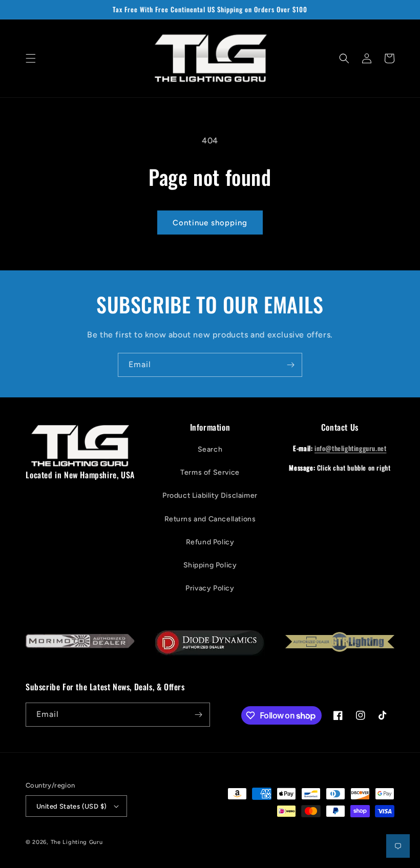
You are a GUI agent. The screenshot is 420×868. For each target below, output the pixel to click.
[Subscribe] (290, 365)
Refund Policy (210, 542)
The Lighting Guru (77, 842)
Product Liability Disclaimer (210, 495)
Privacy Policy (209, 588)
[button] (30, 58)
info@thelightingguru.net (350, 448)
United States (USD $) (71, 806)
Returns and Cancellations (210, 519)
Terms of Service (210, 472)
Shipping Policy (210, 565)
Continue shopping (210, 222)
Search (210, 449)
